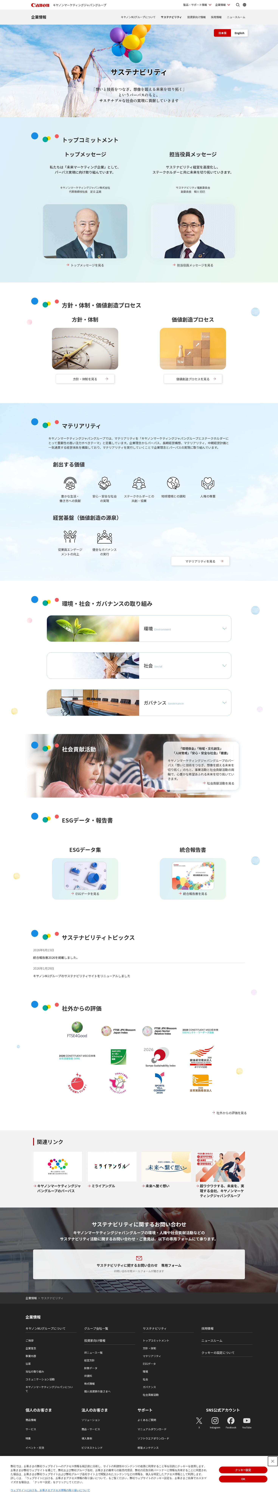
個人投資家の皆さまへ (97, 1391)
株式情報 (89, 1383)
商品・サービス (91, 1429)
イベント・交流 (35, 1448)
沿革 (28, 1364)
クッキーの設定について (218, 1352)
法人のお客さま (95, 1410)
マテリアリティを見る (200, 561)
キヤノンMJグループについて (138, 17)
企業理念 (31, 1348)
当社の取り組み (35, 1371)
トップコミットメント (156, 1340)
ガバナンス (149, 1387)
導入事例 (87, 1438)
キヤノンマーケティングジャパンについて (49, 1389)
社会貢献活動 (151, 1395)
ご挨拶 (29, 1340)
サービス (31, 1429)
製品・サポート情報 (195, 5)
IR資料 (88, 1376)
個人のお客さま (39, 1410)
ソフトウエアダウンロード (153, 1438)
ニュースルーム (236, 17)
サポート (145, 1410)
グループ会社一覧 (96, 1328)
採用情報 (216, 17)
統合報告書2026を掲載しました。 (56, 957)
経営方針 (89, 1360)
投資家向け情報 (196, 17)
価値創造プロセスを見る (193, 379)
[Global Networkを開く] (244, 4)
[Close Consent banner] (273, 1461)
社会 (145, 1379)
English (239, 33)
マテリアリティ (152, 1356)
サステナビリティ (171, 17)
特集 (28, 1438)
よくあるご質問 (146, 1420)
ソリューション (91, 1420)
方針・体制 (149, 1348)
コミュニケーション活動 (40, 1379)
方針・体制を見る (85, 379)
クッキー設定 (243, 1469)
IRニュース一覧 (93, 1352)
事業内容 (31, 1356)
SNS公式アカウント (223, 1410)
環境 (145, 1371)
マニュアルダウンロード (152, 1429)
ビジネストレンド (92, 1448)
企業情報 (220, 5)
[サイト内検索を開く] (237, 4)
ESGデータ (149, 1364)
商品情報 (31, 1420)
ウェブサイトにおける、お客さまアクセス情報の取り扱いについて (50, 1490)
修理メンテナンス (148, 1448)
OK (243, 1479)
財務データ (90, 1368)
